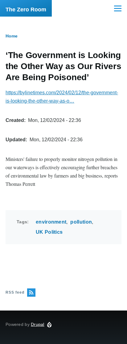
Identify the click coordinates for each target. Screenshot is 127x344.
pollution (81, 222)
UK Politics (49, 232)
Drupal (37, 324)
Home (12, 35)
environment (51, 222)
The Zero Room (26, 9)
